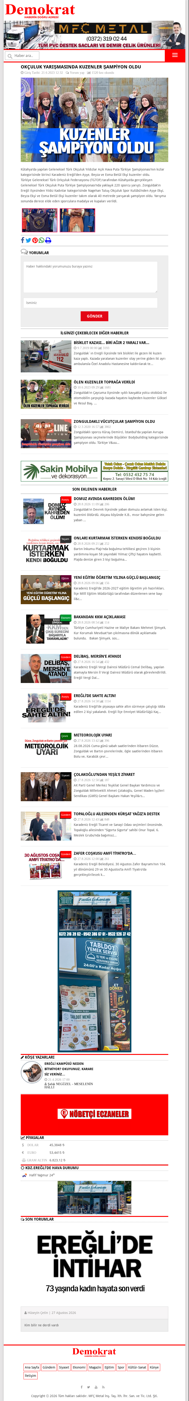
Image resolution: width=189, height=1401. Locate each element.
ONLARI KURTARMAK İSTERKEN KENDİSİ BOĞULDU (117, 538)
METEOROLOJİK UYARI (93, 735)
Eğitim (109, 1367)
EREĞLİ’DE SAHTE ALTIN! (95, 696)
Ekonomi (79, 1367)
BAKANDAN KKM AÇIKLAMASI (99, 617)
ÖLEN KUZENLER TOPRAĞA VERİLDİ (104, 382)
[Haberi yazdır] (48, 240)
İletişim (30, 1375)
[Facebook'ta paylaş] (22, 240)
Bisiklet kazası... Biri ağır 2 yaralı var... (111, 343)
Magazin (95, 1367)
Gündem (49, 1367)
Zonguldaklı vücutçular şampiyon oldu (114, 421)
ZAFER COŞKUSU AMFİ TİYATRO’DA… (105, 853)
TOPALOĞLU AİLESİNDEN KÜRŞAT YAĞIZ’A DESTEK (117, 814)
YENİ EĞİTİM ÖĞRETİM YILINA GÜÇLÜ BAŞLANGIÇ (117, 577)
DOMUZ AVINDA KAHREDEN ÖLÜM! (104, 499)
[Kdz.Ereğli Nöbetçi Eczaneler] (94, 1131)
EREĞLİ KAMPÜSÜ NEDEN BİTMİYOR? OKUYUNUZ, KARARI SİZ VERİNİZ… (68, 1069)
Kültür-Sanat (137, 1367)
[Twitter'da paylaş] (28, 240)
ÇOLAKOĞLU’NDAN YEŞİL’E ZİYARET (104, 774)
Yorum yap (77, 72)
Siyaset (64, 1367)
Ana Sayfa (32, 1367)
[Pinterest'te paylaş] (35, 240)
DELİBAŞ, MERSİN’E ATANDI (97, 656)
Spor (121, 1367)
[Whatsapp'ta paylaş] (41, 240)
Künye (154, 1367)
